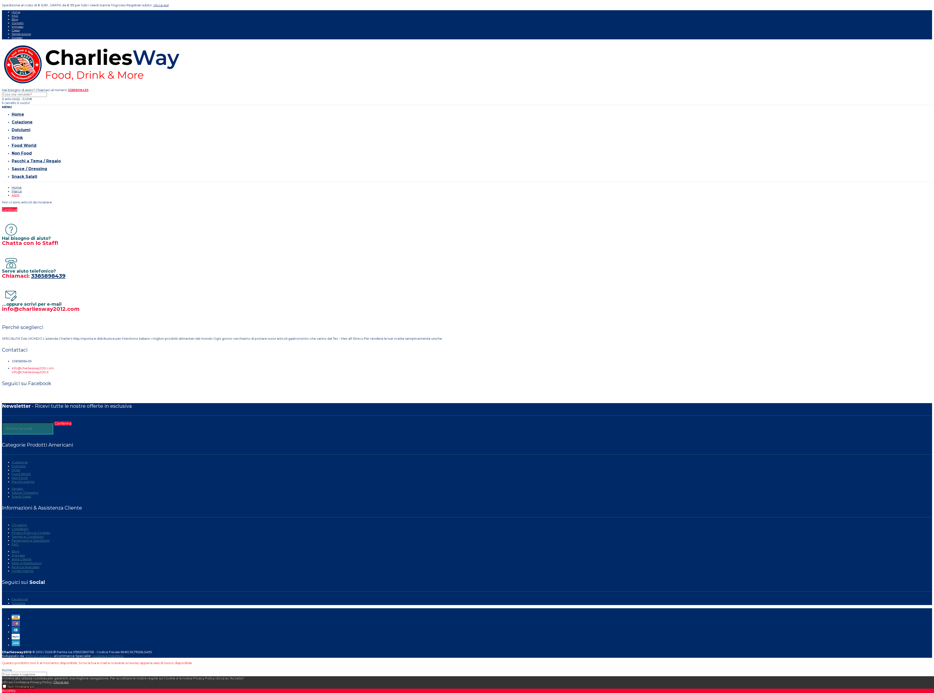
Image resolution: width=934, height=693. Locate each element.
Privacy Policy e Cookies (31, 533)
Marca (17, 191)
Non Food (19, 478)
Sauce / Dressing (25, 492)
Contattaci (20, 529)
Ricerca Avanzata (25, 567)
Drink (16, 470)
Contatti (18, 23)
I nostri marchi (23, 571)
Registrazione (21, 34)
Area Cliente (21, 559)
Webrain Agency (38, 656)
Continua (9, 209)
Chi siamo (19, 525)
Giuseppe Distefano (108, 656)
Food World (21, 474)
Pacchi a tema (23, 482)
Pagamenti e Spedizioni (31, 540)
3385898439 (48, 276)
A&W (15, 195)
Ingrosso (17, 26)
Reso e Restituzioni (27, 563)
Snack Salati (21, 496)
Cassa (16, 30)
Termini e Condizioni (28, 536)
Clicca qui (61, 682)
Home (16, 12)
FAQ (15, 15)
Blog (15, 19)
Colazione (20, 462)
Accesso (17, 37)
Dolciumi (19, 466)
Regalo (17, 489)
